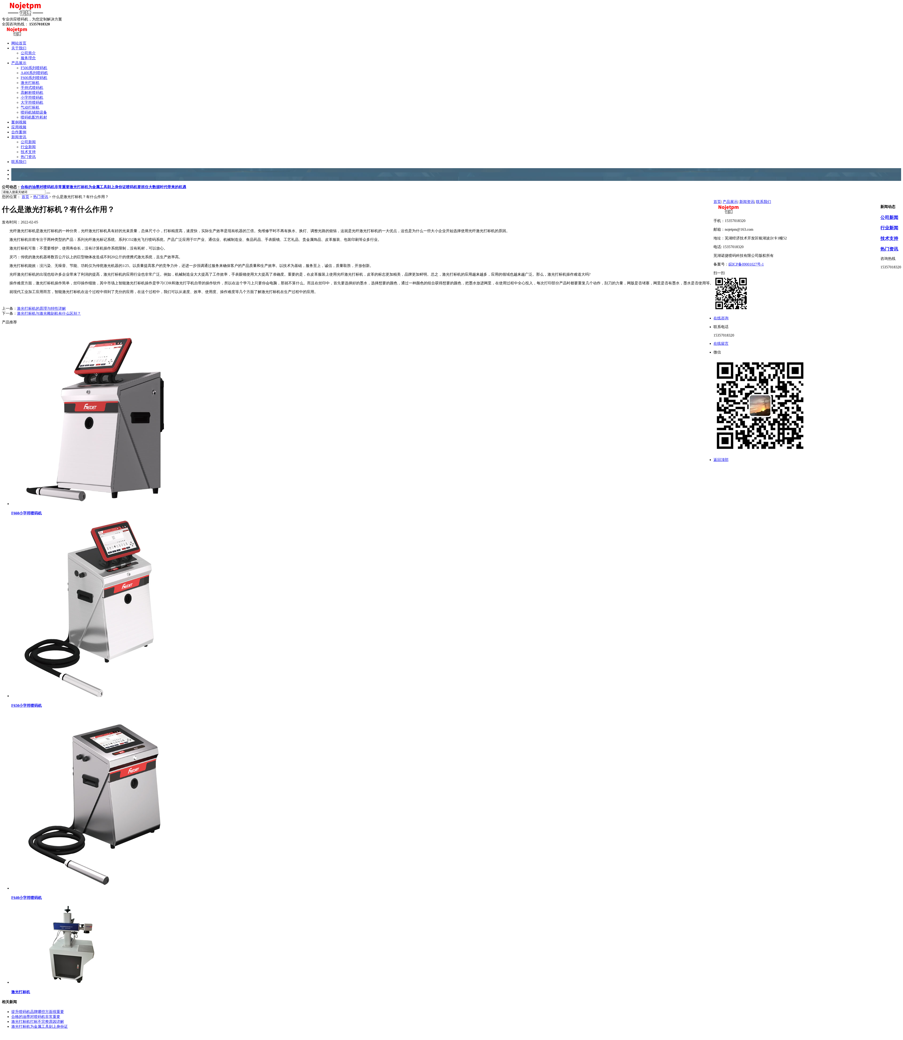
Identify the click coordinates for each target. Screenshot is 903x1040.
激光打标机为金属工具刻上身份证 (98, 187)
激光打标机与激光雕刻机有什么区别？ (49, 313)
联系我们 (763, 202)
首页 (25, 197)
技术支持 (889, 238)
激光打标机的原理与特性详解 (41, 308)
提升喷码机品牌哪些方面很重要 (37, 1012)
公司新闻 (889, 217)
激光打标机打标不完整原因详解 (37, 1022)
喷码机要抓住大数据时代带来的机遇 (156, 187)
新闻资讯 (746, 202)
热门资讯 (40, 197)
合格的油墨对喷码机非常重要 (45, 187)
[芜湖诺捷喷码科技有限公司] (25, 15)
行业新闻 (889, 227)
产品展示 (730, 202)
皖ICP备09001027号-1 (746, 264)
